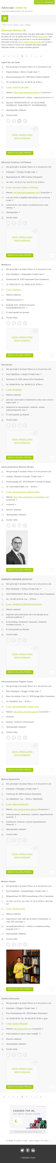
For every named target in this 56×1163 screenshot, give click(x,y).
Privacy (32, 1157)
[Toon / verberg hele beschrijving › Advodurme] (30, 401)
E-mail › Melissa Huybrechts (17, 804)
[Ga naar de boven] (52, 153)
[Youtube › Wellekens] (25, 323)
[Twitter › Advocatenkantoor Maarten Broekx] (8, 525)
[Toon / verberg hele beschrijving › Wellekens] (30, 300)
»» (41, 56)
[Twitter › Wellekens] (8, 323)
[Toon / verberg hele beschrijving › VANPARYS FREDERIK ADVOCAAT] (30, 616)
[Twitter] (22, 1150)
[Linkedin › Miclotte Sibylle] (19, 944)
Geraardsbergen (27, 891)
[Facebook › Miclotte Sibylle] (14, 944)
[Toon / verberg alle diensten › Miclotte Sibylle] (30, 927)
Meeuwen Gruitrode (22, 476)
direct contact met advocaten (29, 42)
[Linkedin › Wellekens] (19, 323)
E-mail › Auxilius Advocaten (17, 1024)
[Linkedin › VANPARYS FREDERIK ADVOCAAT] (19, 640)
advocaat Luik (41, 37)
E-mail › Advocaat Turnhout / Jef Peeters (22, 187)
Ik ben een (44, 2)
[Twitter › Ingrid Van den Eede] (8, 121)
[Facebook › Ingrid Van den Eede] (14, 121)
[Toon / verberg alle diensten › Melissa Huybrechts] (30, 823)
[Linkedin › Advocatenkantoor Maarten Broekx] (19, 525)
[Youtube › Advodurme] (25, 425)
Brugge (24, 691)
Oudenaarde (26, 274)
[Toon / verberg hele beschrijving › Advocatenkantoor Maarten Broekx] (30, 504)
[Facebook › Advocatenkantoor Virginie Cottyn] (14, 738)
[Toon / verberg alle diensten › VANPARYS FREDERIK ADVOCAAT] (30, 623)
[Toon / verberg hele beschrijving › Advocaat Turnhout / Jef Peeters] (30, 199)
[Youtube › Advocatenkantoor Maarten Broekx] (25, 525)
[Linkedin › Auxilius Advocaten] (19, 1055)
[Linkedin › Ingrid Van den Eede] (19, 121)
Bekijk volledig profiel (20, 153)
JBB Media (25, 1157)
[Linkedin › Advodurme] (19, 425)
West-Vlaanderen (13, 589)
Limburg (9, 476)
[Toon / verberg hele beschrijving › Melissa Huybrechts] (30, 816)
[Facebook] (28, 1150)
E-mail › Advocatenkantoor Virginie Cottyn (22, 707)
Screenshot (46, 93)
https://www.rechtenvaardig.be (25, 809)
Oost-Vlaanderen (12, 274)
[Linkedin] (33, 1150)
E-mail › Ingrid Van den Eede (17, 87)
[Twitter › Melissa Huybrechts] (8, 840)
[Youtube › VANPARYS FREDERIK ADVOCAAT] (25, 640)
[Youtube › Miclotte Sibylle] (25, 944)
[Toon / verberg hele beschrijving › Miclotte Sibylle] (30, 920)
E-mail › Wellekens (13, 290)
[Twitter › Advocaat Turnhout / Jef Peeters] (8, 223)
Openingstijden (13, 212)
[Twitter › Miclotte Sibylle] (8, 944)
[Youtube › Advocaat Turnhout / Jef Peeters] (25, 223)
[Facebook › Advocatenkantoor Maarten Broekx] (14, 525)
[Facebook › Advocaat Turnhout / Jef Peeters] (14, 223)
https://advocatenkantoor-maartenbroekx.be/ (31, 497)
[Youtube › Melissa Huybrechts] (25, 840)
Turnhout (19, 172)
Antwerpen (10, 172)
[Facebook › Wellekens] (14, 323)
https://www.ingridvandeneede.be (26, 93)
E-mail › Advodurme (14, 390)
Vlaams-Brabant (12, 72)
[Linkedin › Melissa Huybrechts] (19, 840)
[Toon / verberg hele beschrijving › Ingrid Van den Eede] (30, 97)
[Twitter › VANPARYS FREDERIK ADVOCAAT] (8, 640)
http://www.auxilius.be (22, 1029)
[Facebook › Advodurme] (14, 425)
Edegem (19, 1008)
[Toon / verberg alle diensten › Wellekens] (30, 306)
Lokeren (24, 374)
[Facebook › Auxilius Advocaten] (14, 1055)
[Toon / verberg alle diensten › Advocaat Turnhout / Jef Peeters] (30, 206)
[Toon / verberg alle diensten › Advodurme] (30, 408)
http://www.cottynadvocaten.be (26, 712)
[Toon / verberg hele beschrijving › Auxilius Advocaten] (30, 1033)
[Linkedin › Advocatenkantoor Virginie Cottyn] (19, 738)
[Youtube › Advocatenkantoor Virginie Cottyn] (25, 738)
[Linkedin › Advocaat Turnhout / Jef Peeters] (19, 223)
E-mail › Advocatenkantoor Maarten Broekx (23, 492)
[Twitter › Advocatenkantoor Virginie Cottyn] (8, 738)
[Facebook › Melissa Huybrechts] (14, 840)
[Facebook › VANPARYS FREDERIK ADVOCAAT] (14, 640)
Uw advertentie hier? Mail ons (28, 1132)
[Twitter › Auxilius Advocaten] (8, 1055)
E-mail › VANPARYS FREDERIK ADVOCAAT (24, 604)
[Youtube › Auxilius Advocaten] (25, 1055)
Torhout (24, 589)
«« (4, 56)
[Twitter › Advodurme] (8, 425)
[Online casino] (28, 1106)
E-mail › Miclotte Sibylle (15, 909)
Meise (23, 72)
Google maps (33, 72)
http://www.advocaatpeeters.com (26, 193)
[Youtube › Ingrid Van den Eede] (25, 121)
